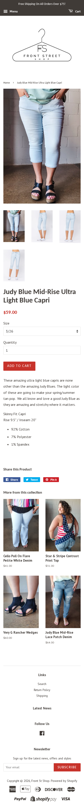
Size (6, 323)
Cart (78, 11)
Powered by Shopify (64, 781)
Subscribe (67, 767)
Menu (13, 11)
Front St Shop (40, 781)
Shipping (42, 696)
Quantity (10, 342)
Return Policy (42, 690)
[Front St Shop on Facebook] (42, 734)
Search (42, 684)
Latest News (42, 708)
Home (6, 83)
